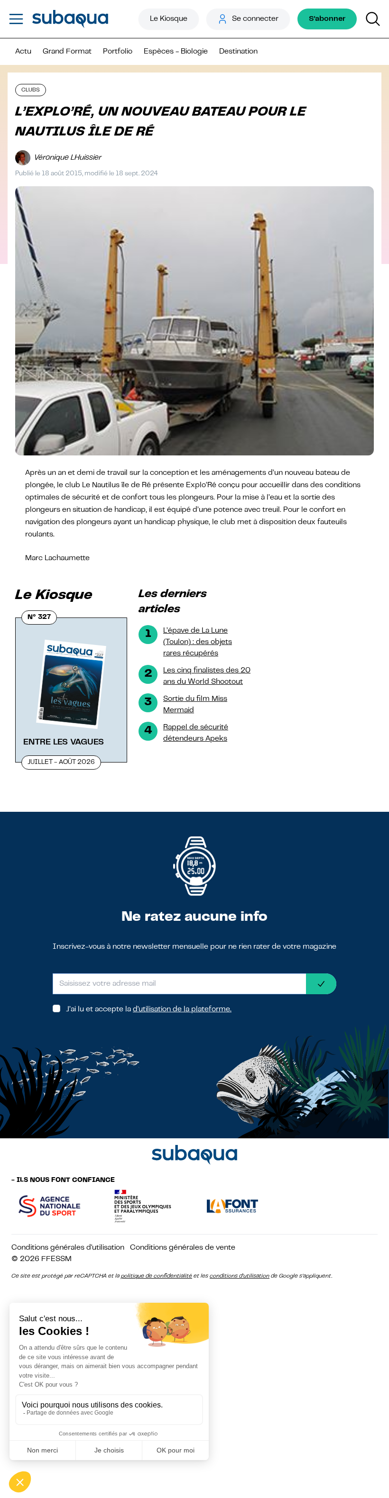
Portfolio (117, 51)
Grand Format (67, 51)
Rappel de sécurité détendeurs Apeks (195, 733)
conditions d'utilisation (239, 1276)
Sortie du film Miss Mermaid (195, 705)
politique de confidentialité (156, 1276)
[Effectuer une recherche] (372, 18)
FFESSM (56, 1259)
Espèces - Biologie (176, 51)
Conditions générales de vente (182, 1247)
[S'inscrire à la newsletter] (321, 983)
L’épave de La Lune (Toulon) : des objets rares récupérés (197, 642)
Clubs (30, 90)
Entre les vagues (63, 742)
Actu (23, 51)
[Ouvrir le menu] (16, 18)
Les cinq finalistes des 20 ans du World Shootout (206, 676)
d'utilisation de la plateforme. (182, 1009)
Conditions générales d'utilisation (67, 1247)
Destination (238, 51)
